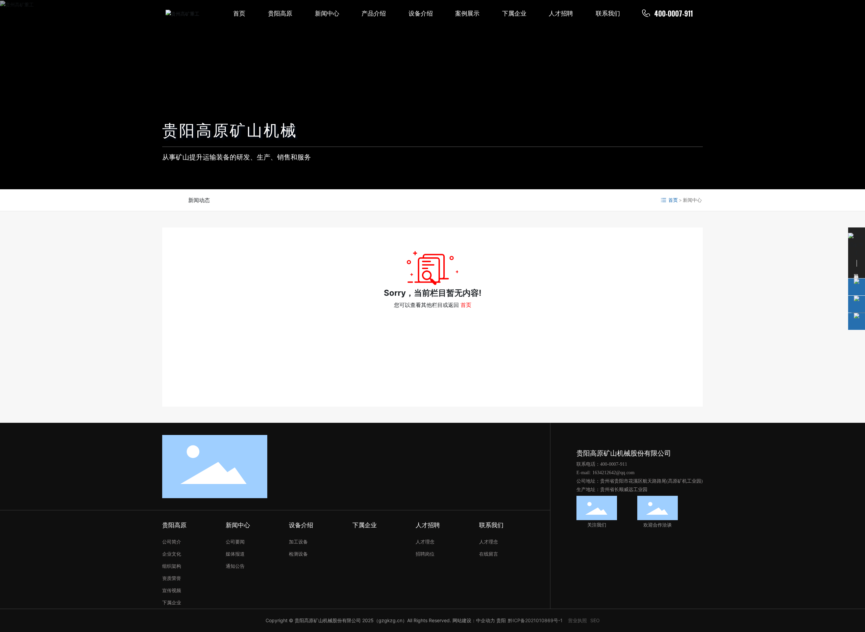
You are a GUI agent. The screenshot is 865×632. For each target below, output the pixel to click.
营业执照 (577, 620)
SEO (595, 620)
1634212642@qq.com (613, 472)
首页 (466, 304)
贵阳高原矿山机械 (229, 130)
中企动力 (485, 620)
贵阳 (501, 620)
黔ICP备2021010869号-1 (535, 620)
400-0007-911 (673, 13)
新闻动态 (199, 200)
